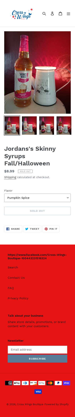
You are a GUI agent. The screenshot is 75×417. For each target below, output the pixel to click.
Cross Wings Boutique (30, 404)
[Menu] (68, 13)
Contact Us (16, 277)
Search (13, 267)
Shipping (10, 177)
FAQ (11, 288)
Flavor (8, 190)
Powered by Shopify (56, 404)
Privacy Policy (18, 298)
